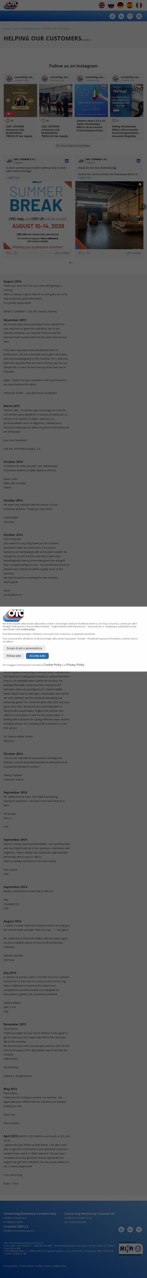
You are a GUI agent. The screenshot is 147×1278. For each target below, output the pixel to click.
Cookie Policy (52, 665)
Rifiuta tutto (14, 655)
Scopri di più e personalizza (24, 648)
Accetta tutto (37, 655)
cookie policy (28, 629)
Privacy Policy (75, 665)
